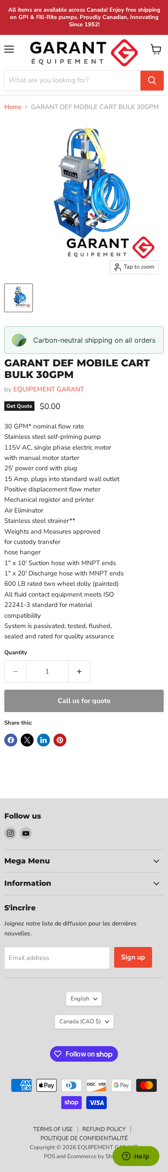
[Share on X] (27, 740)
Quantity (15, 653)
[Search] (152, 81)
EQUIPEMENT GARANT (48, 389)
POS (49, 1156)
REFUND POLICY (104, 1129)
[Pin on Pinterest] (59, 740)
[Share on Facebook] (10, 740)
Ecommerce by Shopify (95, 1156)
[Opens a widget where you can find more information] (135, 1157)
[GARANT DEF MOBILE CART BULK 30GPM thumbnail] (18, 298)
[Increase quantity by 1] (79, 671)
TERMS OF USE (53, 1129)
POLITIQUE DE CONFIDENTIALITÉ (84, 1138)
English (80, 999)
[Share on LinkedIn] (43, 740)
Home (13, 107)
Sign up (133, 957)
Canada (80, 1021)
